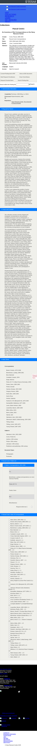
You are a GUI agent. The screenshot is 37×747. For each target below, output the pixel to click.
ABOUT (7, 21)
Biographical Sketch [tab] (7, 109)
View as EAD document (25, 73)
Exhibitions (7, 678)
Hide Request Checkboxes (8, 77)
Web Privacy (6, 742)
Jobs (4, 737)
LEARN (7, 18)
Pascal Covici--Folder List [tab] (9, 461)
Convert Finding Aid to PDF (8, 73)
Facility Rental (7, 735)
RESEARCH (9, 16)
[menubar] (18, 77)
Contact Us (6, 732)
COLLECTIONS (10, 14)
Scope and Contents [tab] (7, 209)
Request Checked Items (7, 80)
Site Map (5, 738)
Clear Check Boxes (24, 77)
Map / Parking (3, 673)
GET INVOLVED (11, 20)
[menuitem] (8, 73)
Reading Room (8, 685)
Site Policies (6, 739)
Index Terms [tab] (5, 359)
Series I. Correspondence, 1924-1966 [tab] (15, 465)
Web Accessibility (8, 741)
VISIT (7, 13)
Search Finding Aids (23, 80)
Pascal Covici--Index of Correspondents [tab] (13, 514)
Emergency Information (9, 734)
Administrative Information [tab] (9, 89)
